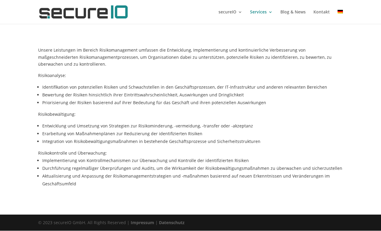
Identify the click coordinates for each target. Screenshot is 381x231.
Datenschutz (172, 222)
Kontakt (321, 12)
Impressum (142, 222)
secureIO (227, 12)
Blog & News (293, 12)
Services (258, 12)
